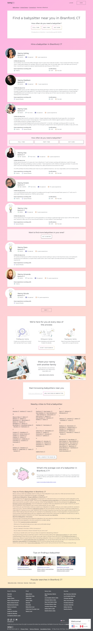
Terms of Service (34, 629)
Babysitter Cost (30, 607)
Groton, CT (39, 435)
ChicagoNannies (68, 598)
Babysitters (16, 7)
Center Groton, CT (25, 434)
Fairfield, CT (39, 425)
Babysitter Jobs (12, 583)
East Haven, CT (51, 414)
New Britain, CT (72, 439)
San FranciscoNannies (70, 594)
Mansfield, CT (63, 427)
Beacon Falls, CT (17, 417)
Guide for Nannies (12, 613)
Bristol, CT (24, 423)
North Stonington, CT (65, 451)
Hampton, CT (39, 442)
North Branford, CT (64, 447)
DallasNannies (68, 607)
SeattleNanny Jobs (50, 610)
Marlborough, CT (72, 427)
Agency (9, 609)
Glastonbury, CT (49, 430)
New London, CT (72, 444)
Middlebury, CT (71, 429)
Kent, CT (61, 411)
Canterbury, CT (24, 432)
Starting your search (23, 567)
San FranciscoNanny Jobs (50, 594)
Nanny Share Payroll (12, 602)
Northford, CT (74, 447)
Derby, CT (30, 449)
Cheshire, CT (23, 435)
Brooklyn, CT (17, 426)
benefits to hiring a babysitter (51, 500)
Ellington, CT (49, 418)
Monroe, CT (62, 432)
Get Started (46, 236)
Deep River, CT (23, 449)
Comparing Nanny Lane (13, 615)
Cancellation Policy (45, 629)
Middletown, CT (63, 430)
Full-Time (36, 27)
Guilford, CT (46, 435)
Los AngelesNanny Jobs (51, 597)
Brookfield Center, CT (27, 425)
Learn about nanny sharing (46, 375)
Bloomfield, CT (26, 420)
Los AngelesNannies (69, 596)
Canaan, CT (16, 432)
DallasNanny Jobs (50, 608)
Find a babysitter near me (46, 457)
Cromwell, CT (16, 442)
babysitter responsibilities (19, 541)
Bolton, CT (16, 422)
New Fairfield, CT (73, 441)
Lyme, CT (70, 420)
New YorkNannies (69, 600)
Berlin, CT (25, 417)
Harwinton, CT (40, 444)
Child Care (20, 583)
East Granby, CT (48, 411)
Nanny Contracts (12, 607)
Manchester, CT (71, 426)
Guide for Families (12, 611)
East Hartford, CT (41, 414)
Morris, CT (77, 432)
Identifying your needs (43, 567)
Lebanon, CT (62, 418)
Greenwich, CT (40, 434)
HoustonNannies (68, 604)
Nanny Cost (29, 611)
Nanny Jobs (32, 583)
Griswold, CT (48, 434)
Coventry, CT (24, 440)
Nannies (26, 583)
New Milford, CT (63, 446)
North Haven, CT (63, 449)
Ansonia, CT (16, 411)
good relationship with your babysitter (34, 539)
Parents (9, 596)
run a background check (68, 536)
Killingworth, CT (63, 413)
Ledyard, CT (70, 418)
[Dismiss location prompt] (89, 621)
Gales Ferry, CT (40, 430)
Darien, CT (15, 449)
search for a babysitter (31, 498)
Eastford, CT (39, 411)
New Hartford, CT (64, 442)
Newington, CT (63, 444)
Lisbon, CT (77, 418)
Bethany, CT (16, 418)
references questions (61, 534)
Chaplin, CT (16, 435)
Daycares (28, 604)
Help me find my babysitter (53, 393)
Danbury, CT (16, 447)
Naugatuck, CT (63, 439)
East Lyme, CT (40, 416)
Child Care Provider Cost (32, 609)
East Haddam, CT (41, 413)
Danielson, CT (24, 447)
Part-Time (46, 27)
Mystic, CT (63, 434)
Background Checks (12, 604)
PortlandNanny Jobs (50, 604)
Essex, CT (45, 419)
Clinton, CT (23, 437)
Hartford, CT (47, 442)
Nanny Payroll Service (13, 600)
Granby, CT (46, 432)
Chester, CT (16, 437)
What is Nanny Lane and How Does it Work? (45, 570)
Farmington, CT (47, 425)
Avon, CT (29, 411)
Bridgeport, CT (17, 423)
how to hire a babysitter (34, 543)
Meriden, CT (62, 429)
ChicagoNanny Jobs (50, 600)
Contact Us (10, 621)
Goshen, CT (39, 432)
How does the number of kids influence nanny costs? (65, 570)
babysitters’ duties (38, 508)
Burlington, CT (25, 426)
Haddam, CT (39, 441)
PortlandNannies (68, 602)
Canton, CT (16, 434)
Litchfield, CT (63, 420)
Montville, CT (70, 432)
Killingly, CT (68, 411)
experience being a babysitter (29, 522)
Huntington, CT (40, 446)
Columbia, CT (16, 440)
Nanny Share (10, 598)
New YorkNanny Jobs (51, 602)
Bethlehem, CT (17, 420)
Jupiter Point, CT (40, 451)
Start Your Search (46, 347)
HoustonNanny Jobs (50, 606)
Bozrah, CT (22, 422)
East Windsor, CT (40, 418)
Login (71, 2)
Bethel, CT (23, 418)
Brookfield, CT (17, 425)
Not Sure (57, 27)
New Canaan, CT (63, 441)
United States (24, 7)
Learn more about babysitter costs (46, 482)
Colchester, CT (17, 439)
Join (81, 2)
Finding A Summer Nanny (25, 569)
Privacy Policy (24, 629)
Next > (46, 310)
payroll (42, 495)
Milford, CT (72, 430)
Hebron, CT (48, 444)
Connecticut (32, 7)
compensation (33, 541)
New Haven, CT (74, 442)
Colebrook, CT (25, 439)
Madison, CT (62, 426)
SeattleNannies (68, 609)
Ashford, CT (23, 411)
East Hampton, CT (51, 413)
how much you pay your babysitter (48, 515)
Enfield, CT (39, 419)
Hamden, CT (47, 441)
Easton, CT (48, 416)
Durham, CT (17, 451)
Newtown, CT (72, 446)
